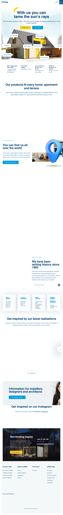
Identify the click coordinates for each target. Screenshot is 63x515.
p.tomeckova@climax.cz (45, 444)
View (10, 124)
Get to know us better (39, 285)
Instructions (49, 473)
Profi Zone (57, 2)
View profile (44, 411)
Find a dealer (38, 27)
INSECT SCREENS (7, 477)
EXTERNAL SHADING (8, 470)
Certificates (49, 470)
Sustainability (20, 475)
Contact (19, 477)
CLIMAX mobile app (21, 473)
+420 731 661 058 (42, 439)
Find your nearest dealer (10, 162)
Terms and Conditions (51, 475)
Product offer (25, 27)
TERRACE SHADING (7, 473)
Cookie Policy (50, 482)
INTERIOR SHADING (7, 475)
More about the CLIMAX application (11, 240)
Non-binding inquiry (16, 452)
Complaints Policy (51, 477)
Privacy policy (50, 480)
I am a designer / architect (17, 397)
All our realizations (31, 373)
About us (19, 470)
